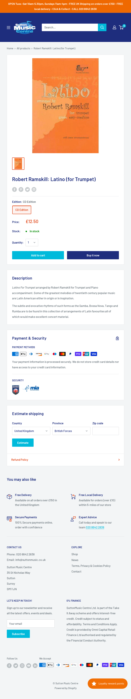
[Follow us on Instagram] (22, 665)
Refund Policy (19, 459)
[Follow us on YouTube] (28, 665)
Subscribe (18, 634)
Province (57, 423)
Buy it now (93, 255)
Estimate (22, 442)
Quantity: (18, 242)
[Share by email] (34, 189)
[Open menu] (8, 27)
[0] (121, 27)
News (74, 560)
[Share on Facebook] (14, 189)
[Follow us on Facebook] (9, 665)
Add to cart (38, 255)
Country (17, 423)
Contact (76, 571)
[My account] (114, 27)
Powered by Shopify (66, 688)
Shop (74, 554)
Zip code (97, 423)
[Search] (102, 27)
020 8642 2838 (95, 527)
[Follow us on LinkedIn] (35, 665)
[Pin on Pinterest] (21, 189)
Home (10, 48)
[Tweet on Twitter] (27, 189)
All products (23, 48)
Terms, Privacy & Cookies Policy (91, 565)
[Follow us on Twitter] (15, 665)
